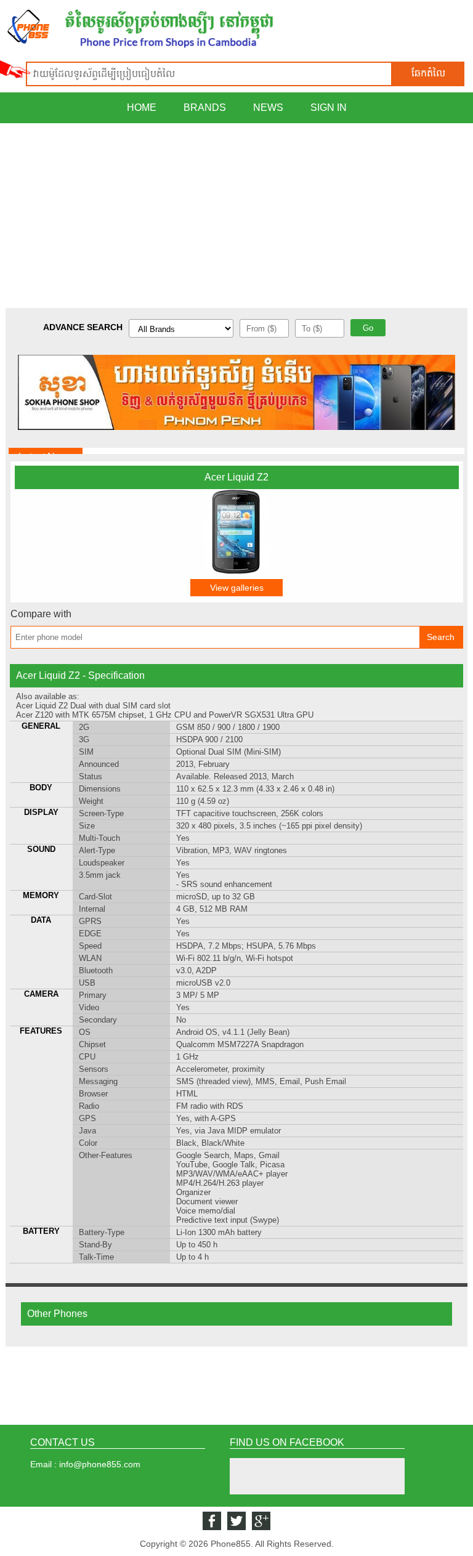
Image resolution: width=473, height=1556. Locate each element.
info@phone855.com (99, 1464)
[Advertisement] (236, 215)
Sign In (328, 107)
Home (141, 107)
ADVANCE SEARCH (83, 327)
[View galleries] (236, 571)
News (268, 107)
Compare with (40, 614)
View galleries (237, 588)
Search (441, 637)
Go (368, 328)
